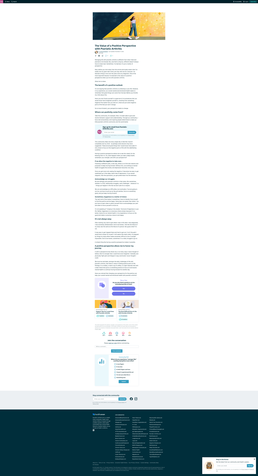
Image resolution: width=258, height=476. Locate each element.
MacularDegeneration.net (138, 443)
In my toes (119, 366)
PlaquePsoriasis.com (154, 427)
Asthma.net (118, 427)
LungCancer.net (136, 438)
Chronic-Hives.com (120, 447)
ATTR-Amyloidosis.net (120, 431)
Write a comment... (101, 346)
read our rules (113, 343)
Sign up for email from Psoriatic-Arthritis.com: (115, 128)
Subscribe (253, 1)
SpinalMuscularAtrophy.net (156, 452)
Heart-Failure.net (136, 417)
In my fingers (120, 364)
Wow (122, 334)
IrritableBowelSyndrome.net (139, 436)
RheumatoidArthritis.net (155, 438)
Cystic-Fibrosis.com (120, 454)
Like (103, 334)
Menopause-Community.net (139, 447)
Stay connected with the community (106, 395)
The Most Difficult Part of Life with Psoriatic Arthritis (127, 312)
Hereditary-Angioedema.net (139, 422)
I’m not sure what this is (123, 375)
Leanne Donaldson (104, 51)
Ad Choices (96, 464)
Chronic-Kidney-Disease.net (122, 450)
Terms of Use (107, 136)
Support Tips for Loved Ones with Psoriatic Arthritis (105, 312)
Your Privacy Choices (134, 462)
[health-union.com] (99, 414)
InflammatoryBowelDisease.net (140, 433)
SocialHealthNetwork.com (156, 450)
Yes (124, 288)
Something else (121, 377)
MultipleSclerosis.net (137, 456)
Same (129, 334)
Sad (116, 334)
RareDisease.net (153, 436)
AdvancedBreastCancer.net (122, 417)
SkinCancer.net (153, 445)
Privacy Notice (244, 469)
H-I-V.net (134, 424)
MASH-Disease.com (137, 445)
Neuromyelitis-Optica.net (155, 417)
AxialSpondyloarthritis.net (121, 433)
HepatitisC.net (136, 420)
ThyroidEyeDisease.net (155, 454)
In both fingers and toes (123, 369)
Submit (124, 381)
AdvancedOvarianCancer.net (122, 420)
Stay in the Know (222, 459)
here (100, 329)
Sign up (250, 465)
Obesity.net (152, 420)
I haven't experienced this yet (125, 372)
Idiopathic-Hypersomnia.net (139, 429)
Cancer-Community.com (121, 440)
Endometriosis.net (119, 456)
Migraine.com (135, 454)
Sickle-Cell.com (153, 440)
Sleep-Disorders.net (154, 447)
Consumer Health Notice (121, 462)
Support (110, 334)
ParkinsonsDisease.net (155, 424)
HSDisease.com (136, 427)
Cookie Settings (144, 462)
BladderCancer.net (120, 436)
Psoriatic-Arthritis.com (155, 433)
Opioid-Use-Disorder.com (155, 422)
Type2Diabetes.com (154, 456)
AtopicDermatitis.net (120, 429)
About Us (95, 462)
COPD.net (117, 452)
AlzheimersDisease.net (121, 424)
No (123, 293)
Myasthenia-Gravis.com (138, 459)
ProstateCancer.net (154, 431)
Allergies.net (118, 422)
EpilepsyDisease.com (120, 459)
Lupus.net (134, 440)
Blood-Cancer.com (120, 438)
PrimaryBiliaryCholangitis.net (156, 429)
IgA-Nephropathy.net (137, 431)
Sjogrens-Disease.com (155, 443)
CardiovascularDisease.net (122, 443)
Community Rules (154, 462)
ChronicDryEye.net (120, 445)
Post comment (117, 351)
